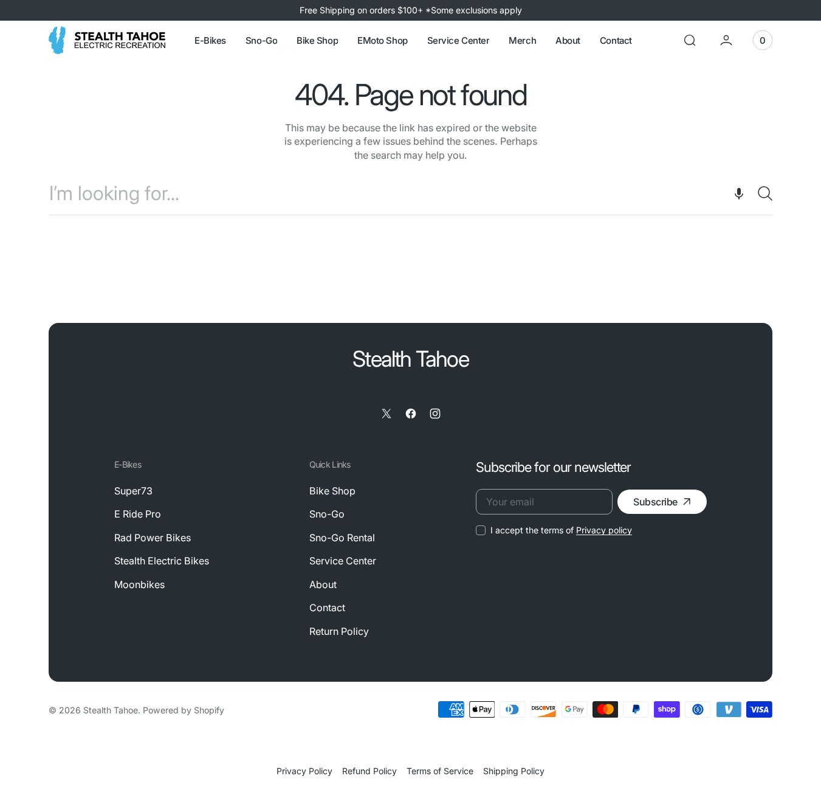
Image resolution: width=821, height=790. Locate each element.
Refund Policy (369, 771)
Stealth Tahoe (110, 710)
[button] (689, 40)
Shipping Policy (513, 771)
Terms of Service (440, 771)
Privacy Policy (304, 771)
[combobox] (410, 193)
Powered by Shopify (183, 710)
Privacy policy (604, 530)
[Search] (760, 193)
